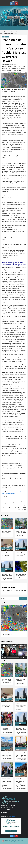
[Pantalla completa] (25, 657)
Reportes (7, 36)
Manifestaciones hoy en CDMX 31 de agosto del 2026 (21, 533)
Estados (3, 723)
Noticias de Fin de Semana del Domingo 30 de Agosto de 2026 (21, 554)
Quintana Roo (4, 725)
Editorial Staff (12, 64)
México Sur (8, 723)
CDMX (3, 775)
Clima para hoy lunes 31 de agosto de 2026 (6, 532)
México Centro (18, 749)
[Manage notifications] (3, 841)
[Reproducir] (2, 657)
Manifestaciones (19, 526)
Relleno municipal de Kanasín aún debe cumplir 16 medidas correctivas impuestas (7, 754)
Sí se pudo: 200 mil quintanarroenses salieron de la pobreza (7, 730)
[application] (14, 651)
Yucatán (3, 749)
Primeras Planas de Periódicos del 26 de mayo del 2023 (14, 507)
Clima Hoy (6, 496)
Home (1, 32)
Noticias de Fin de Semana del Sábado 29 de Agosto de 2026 (7, 576)
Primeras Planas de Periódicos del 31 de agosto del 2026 (6, 554)
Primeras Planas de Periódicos (5, 547)
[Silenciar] (23, 657)
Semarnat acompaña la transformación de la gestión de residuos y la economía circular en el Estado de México (21, 755)
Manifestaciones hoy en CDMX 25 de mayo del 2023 (14, 502)
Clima (3, 36)
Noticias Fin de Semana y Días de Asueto (20, 547)
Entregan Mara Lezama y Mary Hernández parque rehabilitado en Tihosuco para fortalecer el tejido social (20, 782)
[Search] (26, 28)
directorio (12, 816)
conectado (15, 590)
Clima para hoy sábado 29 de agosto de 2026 (21, 575)
